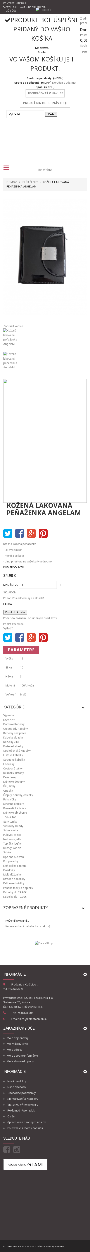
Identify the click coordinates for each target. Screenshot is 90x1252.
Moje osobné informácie (22, 1055)
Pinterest (43, 533)
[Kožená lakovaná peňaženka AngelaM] (45, 340)
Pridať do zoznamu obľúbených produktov (30, 618)
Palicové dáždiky (13, 883)
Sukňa (7, 852)
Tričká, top (10, 817)
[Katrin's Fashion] (45, 10)
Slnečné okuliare (13, 803)
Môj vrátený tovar (17, 1043)
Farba (8, 604)
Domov (12, 182)
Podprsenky (10, 861)
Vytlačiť (8, 628)
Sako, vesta (10, 830)
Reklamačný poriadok (21, 1110)
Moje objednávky (17, 1038)
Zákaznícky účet (20, 1028)
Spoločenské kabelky (17, 750)
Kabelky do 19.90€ (14, 896)
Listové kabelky (13, 755)
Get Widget (45, 169)
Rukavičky (9, 799)
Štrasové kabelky (14, 759)
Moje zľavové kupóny (20, 1061)
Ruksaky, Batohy (13, 773)
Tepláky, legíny (12, 843)
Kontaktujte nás (14, 3)
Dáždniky (9, 870)
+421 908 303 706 (22, 1012)
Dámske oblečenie (15, 812)
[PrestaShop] (44, 943)
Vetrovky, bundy (13, 826)
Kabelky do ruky (13, 737)
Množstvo (10, 584)
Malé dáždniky (12, 874)
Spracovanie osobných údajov (26, 1122)
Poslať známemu (13, 624)
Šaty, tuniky (10, 821)
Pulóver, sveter (12, 834)
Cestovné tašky (12, 768)
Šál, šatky (9, 786)
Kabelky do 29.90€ (14, 892)
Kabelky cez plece (14, 733)
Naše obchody (16, 1087)
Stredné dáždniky (14, 879)
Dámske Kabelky (13, 724)
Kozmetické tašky (14, 808)
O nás (11, 1116)
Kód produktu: (14, 567)
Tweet (7, 533)
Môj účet (11, 10)
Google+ (31, 533)
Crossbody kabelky (15, 728)
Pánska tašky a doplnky (18, 888)
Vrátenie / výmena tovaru (22, 1104)
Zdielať (19, 533)
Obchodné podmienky (21, 1093)
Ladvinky (8, 764)
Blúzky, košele (12, 848)
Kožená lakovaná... (17, 920)
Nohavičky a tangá (14, 865)
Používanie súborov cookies (25, 1128)
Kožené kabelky (13, 746)
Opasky (8, 790)
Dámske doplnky (14, 781)
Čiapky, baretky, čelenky (18, 795)
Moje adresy (14, 1049)
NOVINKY (9, 719)
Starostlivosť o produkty (22, 1099)
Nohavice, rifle (12, 839)
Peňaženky (10, 777)
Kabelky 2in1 (11, 742)
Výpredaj (8, 715)
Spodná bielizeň (13, 857)
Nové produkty (16, 1081)
